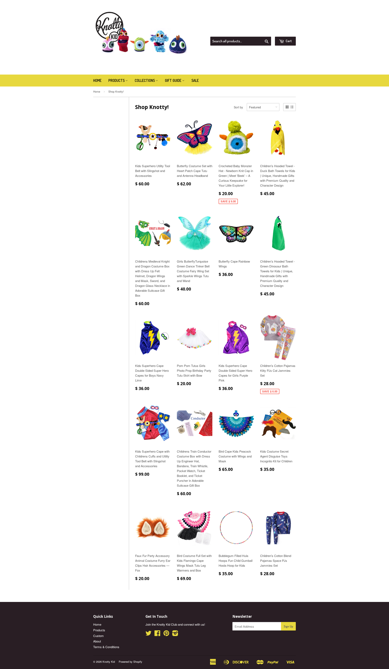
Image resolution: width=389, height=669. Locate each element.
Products (116, 80)
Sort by (238, 107)
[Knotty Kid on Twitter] (148, 634)
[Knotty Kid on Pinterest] (166, 634)
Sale (195, 80)
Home (97, 80)
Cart (288, 41)
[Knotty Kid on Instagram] (175, 634)
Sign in (262, 31)
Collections (145, 80)
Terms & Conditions (106, 647)
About (97, 641)
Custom (98, 636)
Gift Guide (173, 80)
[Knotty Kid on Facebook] (157, 634)
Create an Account (284, 31)
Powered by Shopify (130, 662)
